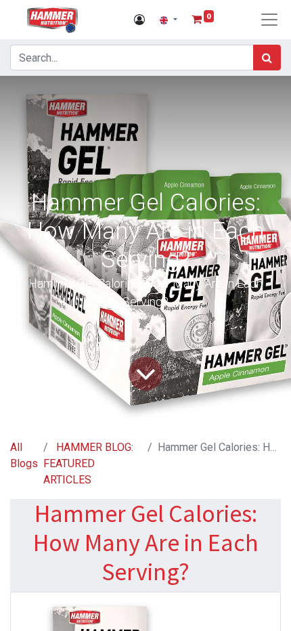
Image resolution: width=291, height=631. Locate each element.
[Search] (267, 57)
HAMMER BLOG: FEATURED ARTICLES (88, 463)
